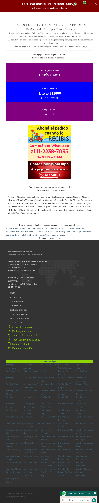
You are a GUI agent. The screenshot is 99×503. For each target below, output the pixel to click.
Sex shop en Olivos (84, 423)
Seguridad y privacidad (24, 335)
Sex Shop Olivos (48, 469)
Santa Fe (31, 228)
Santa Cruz (44, 235)
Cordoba (22, 228)
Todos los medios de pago (25, 339)
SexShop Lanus (47, 397)
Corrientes (70, 228)
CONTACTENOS (16, 323)
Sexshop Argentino (49, 364)
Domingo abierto (20, 343)
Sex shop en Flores (49, 417)
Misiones (80, 228)
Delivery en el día (21, 331)
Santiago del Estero (67, 231)
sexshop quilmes (48, 384)
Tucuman (50, 228)
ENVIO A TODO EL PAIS (19, 314)
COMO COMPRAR (16, 301)
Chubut (25, 235)
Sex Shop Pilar (64, 469)
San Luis (20, 231)
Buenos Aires (12, 228)
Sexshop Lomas (30, 397)
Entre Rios (59, 228)
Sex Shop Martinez (14, 469)
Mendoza (40, 228)
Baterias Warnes (83, 371)
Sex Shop (45, 371)
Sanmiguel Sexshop (14, 423)
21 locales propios (21, 326)
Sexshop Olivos (82, 384)
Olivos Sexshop (65, 449)
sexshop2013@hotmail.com (27, 284)
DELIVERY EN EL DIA (18, 310)
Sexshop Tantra (13, 384)
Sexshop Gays (12, 397)
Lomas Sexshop (30, 469)
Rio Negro (34, 235)
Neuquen (54, 235)
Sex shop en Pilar (66, 430)
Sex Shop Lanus (30, 462)
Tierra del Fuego (13, 235)
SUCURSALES (15, 297)
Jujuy (79, 231)
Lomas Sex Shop (13, 472)
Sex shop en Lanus (84, 417)
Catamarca (38, 231)
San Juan (29, 231)
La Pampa (10, 231)
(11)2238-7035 (25, 281)
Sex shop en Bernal (66, 403)
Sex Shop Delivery (14, 371)
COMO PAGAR (15, 306)
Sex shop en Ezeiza (14, 417)
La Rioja (48, 231)
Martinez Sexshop (14, 462)
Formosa (87, 231)
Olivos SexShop (13, 449)
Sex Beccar (28, 417)
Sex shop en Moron (49, 423)
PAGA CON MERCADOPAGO (20, 318)
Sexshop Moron (30, 390)
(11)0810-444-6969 (25, 277)
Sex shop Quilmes (84, 469)
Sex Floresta (11, 410)
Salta (55, 231)
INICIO (12, 293)
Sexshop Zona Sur (31, 377)
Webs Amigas (49, 361)
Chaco (62, 235)
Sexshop (9, 377)
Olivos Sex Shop (30, 456)
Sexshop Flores (65, 397)
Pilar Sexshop (29, 443)
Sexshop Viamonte (66, 377)
